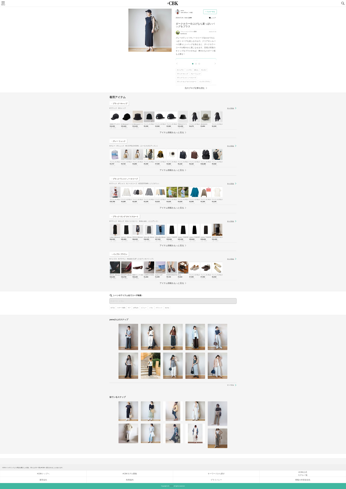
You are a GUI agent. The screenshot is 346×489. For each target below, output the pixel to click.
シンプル (189, 70)
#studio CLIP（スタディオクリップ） (140, 259)
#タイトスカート (131, 221)
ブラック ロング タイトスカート (187, 81)
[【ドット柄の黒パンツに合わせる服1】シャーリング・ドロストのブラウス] (150, 366)
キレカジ (204, 70)
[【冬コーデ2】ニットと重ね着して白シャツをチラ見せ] (128, 433)
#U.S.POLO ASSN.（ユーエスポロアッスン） (142, 146)
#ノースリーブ (131, 183)
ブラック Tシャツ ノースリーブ (186, 77)
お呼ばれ (136, 307)
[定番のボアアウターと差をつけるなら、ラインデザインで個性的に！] (173, 411)
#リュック (120, 146)
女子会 (113, 307)
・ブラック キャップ (119, 103)
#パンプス (113, 259)
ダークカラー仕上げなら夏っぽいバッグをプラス (195, 25)
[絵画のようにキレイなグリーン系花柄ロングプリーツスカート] (150, 411)
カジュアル (180, 70)
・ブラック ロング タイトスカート (124, 217)
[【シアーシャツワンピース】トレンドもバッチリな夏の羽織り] (217, 438)
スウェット (159, 307)
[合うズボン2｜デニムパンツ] (150, 433)
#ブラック (113, 108)
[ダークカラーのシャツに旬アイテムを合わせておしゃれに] (195, 433)
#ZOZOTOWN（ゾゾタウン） (149, 183)
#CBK (171, 486)
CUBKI (173, 3)
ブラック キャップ (182, 74)
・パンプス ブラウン (119, 254)
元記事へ (196, 61)
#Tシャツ (121, 183)
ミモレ (151, 307)
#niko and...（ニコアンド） (149, 221)
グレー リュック (196, 74)
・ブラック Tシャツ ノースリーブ (124, 179)
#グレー (112, 146)
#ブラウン (122, 259)
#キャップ (122, 108)
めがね (167, 307)
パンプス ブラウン (204, 81)
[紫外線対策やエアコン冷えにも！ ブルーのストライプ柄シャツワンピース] (195, 411)
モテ (129, 307)
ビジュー (144, 307)
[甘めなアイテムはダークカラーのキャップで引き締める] (173, 433)
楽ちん (196, 70)
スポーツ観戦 (121, 307)
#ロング (121, 221)
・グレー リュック (118, 141)
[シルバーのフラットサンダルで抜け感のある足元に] (217, 413)
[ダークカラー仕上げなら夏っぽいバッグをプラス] (128, 411)
